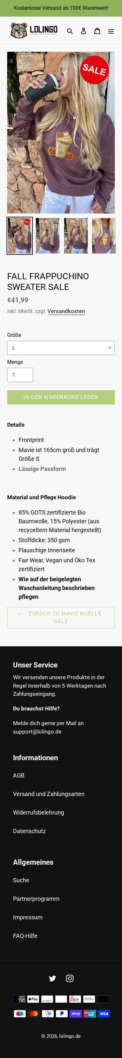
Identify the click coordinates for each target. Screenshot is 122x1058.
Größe (14, 335)
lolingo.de (70, 1036)
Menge (15, 362)
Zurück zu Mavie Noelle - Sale (66, 618)
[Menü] (111, 30)
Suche (21, 880)
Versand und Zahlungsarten (49, 793)
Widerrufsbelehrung (38, 812)
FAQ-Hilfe (25, 935)
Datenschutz (29, 831)
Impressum (28, 917)
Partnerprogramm (36, 898)
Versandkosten (66, 311)
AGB (18, 775)
